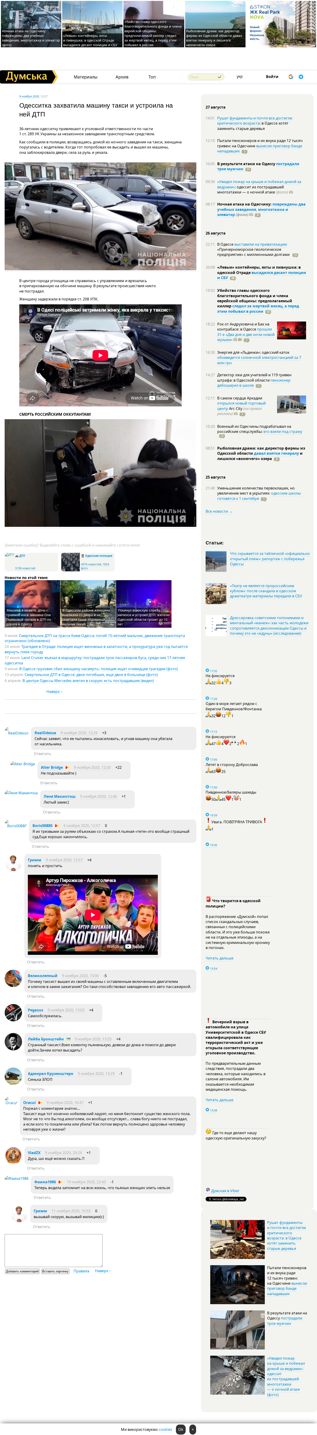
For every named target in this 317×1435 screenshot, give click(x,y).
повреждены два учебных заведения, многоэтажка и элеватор (261, 209)
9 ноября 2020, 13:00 (80, 975)
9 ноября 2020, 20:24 (63, 1152)
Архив (122, 77)
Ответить (42, 753)
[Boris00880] (16, 825)
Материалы (85, 77)
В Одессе (225, 244)
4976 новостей (91, 564)
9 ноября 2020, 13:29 (96, 1073)
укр (240, 76)
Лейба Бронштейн (46, 1039)
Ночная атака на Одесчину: (244, 204)
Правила (81, 1271)
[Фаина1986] (17, 1178)
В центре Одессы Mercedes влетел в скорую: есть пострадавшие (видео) (88, 680)
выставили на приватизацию (260, 244)
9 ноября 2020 (29, 96)
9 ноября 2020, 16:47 (65, 1102)
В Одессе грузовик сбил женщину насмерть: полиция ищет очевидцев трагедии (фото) (98, 668)
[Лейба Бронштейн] (13, 1049)
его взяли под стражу (282, 431)
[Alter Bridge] (22, 763)
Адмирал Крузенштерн (50, 1073)
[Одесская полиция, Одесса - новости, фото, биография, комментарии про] (70, 570)
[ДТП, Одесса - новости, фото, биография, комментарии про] (9, 555)
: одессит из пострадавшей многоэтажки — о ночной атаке (252, 189)
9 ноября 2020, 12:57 (81, 825)
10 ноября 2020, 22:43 (86, 1181)
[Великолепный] (13, 985)
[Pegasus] (13, 1020)
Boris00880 (42, 825)
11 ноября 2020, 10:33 (71, 1210)
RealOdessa (45, 732)
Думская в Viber (225, 1190)
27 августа (216, 107)
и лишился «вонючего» (260, 456)
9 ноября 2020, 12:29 (79, 732)
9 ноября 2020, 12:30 (92, 767)
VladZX (34, 1152)
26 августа (216, 233)
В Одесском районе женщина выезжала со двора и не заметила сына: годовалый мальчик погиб (86, 617)
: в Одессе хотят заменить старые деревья (252, 126)
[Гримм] (13, 869)
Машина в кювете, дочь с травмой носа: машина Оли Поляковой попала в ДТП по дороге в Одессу (28, 617)
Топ (152, 77)
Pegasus (35, 1010)
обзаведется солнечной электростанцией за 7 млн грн (259, 360)
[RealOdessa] (17, 733)
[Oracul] (11, 1102)
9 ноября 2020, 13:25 (93, 1039)
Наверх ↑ (54, 691)
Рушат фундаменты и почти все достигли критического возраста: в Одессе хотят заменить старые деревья (286, 1235)
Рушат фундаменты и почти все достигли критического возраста (254, 121)
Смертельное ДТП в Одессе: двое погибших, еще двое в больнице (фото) (91, 674)
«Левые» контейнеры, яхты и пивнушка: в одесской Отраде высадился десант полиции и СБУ (90, 40)
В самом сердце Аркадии (239, 398)
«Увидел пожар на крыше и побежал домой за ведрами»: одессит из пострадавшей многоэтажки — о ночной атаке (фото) (286, 1376)
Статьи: (215, 542)
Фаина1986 (45, 1181)
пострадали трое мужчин (284, 1321)
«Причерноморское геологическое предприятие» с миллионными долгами (254, 252)
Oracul (29, 1102)
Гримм (34, 859)
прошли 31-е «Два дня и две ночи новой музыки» (246, 334)
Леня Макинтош (60, 796)
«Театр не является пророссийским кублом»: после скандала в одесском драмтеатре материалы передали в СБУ (266, 591)
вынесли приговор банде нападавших (259, 148)
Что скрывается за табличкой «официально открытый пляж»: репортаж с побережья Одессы (270, 558)
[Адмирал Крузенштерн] (13, 1083)
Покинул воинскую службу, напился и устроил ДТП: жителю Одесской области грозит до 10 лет (144, 617)
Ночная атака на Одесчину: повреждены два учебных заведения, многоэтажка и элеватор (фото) (31, 38)
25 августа (216, 477)
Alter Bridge (52, 767)
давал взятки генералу (276, 453)
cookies (165, 1429)
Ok (180, 1429)
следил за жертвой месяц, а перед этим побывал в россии (258, 308)
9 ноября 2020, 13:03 (66, 1010)
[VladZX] (13, 1162)
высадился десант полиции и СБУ (261, 275)
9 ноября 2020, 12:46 (98, 796)
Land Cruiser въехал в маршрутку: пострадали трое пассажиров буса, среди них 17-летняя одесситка (95, 660)
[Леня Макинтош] (21, 792)
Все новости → (219, 511)
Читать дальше (219, 958)
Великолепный (43, 975)
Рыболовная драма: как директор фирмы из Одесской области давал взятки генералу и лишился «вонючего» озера (214, 38)
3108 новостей (25, 568)
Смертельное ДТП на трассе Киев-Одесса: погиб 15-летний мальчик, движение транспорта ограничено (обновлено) (95, 638)
